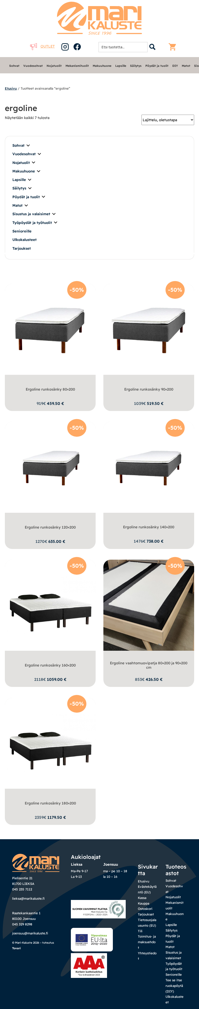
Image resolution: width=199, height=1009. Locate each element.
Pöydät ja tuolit (156, 66)
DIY (175, 66)
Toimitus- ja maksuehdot (147, 941)
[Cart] (173, 47)
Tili (140, 931)
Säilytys (135, 66)
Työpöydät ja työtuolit (32, 222)
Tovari (16, 948)
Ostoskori (145, 909)
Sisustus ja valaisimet (31, 214)
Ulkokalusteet (24, 239)
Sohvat (14, 66)
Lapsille (120, 66)
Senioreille (22, 231)
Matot (186, 66)
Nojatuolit (54, 66)
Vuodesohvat (33, 66)
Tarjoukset (21, 248)
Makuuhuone (102, 66)
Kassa (142, 898)
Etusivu (11, 88)
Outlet (48, 46)
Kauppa (143, 903)
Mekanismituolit (77, 66)
